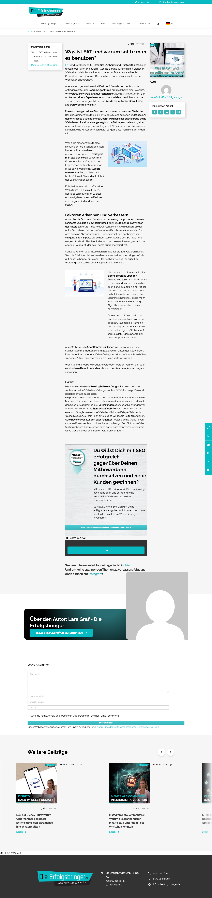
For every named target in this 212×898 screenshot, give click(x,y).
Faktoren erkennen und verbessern (47, 56)
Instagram (95, 574)
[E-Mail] (179, 112)
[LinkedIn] (167, 112)
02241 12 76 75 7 (145, 2)
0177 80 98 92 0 (161, 879)
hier (127, 565)
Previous (161, 752)
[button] (158, 24)
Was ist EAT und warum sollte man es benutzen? (45, 52)
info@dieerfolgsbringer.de (173, 2)
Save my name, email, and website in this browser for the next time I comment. (74, 715)
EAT (67, 65)
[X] (161, 112)
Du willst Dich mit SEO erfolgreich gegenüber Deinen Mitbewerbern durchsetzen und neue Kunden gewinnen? (45, 65)
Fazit (36, 61)
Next (170, 752)
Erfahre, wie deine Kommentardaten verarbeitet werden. (127, 727)
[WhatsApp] (173, 112)
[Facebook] (155, 112)
